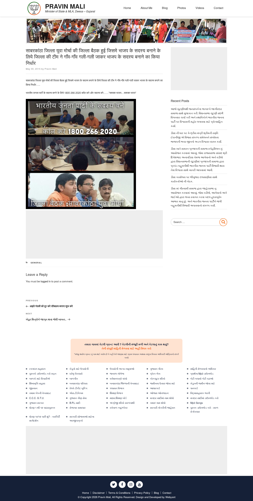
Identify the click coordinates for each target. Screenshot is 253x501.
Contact (218, 8)
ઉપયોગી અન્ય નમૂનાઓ (122, 368)
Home (127, 8)
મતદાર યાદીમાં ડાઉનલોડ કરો (204, 398)
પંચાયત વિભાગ (117, 388)
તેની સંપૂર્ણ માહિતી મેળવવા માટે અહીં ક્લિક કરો (126, 348)
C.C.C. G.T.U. (36, 398)
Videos (200, 8)
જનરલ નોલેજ (117, 373)
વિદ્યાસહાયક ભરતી (200, 393)
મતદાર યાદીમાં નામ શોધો (162, 398)
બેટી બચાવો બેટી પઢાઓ (201, 378)
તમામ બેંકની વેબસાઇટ (40, 393)
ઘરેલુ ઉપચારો (76, 373)
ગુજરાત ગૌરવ (156, 368)
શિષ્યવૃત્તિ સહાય (37, 383)
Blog (165, 8)
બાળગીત (74, 378)
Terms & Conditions (119, 492)
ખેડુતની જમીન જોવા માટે (202, 383)
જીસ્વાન (33, 388)
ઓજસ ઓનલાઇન (159, 393)
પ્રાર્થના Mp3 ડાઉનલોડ (201, 373)
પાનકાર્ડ (194, 388)
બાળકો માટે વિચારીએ (39, 378)
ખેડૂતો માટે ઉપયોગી (79, 368)
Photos (181, 8)
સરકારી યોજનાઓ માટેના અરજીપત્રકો (82, 418)
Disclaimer (99, 492)
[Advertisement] (94, 234)
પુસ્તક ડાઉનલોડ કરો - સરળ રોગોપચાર (204, 409)
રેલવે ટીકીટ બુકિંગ (78, 388)
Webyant (170, 497)
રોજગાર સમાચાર (78, 407)
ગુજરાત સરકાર (36, 402)
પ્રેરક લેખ (155, 373)
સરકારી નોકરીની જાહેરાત (162, 407)
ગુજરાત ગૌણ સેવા (78, 398)
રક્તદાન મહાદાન (37, 368)
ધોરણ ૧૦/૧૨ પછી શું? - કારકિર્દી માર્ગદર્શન (44, 418)
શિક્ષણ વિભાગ (116, 393)
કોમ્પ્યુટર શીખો (157, 378)
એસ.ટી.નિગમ (76, 393)
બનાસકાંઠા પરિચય (78, 383)
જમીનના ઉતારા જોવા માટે (162, 383)
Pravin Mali (51, 68)
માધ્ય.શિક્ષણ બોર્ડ (118, 398)
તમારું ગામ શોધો (158, 402)
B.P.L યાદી (75, 402)
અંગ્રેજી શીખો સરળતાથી (122, 402)
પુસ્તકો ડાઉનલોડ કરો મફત (42, 373)
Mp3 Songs (196, 402)
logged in (46, 281)
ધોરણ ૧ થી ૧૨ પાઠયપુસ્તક (42, 407)
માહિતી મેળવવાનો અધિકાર (203, 368)
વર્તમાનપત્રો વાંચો (118, 378)
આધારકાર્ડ (155, 388)
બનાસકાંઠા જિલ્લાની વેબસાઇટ (124, 383)
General (36, 262)
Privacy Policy (142, 492)
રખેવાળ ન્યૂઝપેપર (119, 407)
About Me (146, 8)
